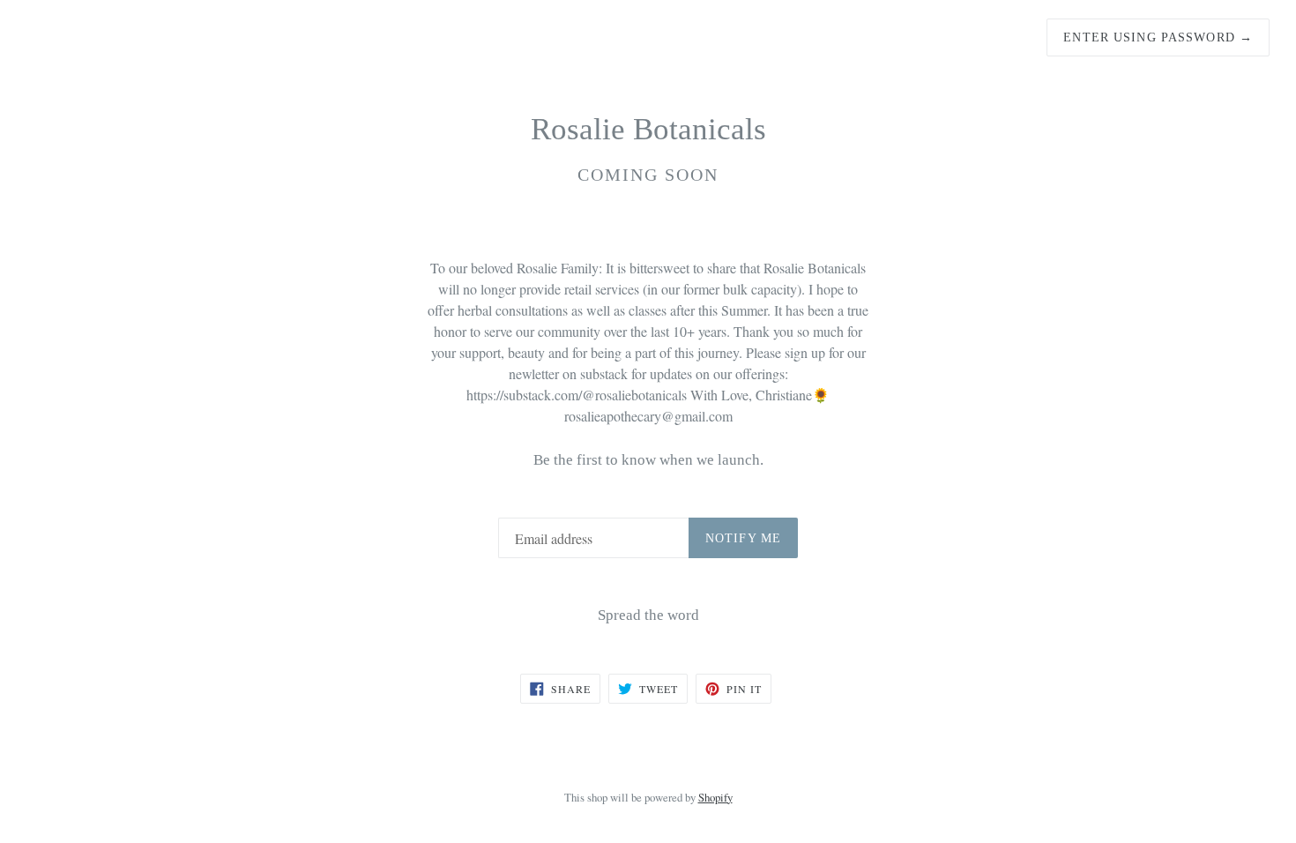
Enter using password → (1158, 37)
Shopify (715, 797)
